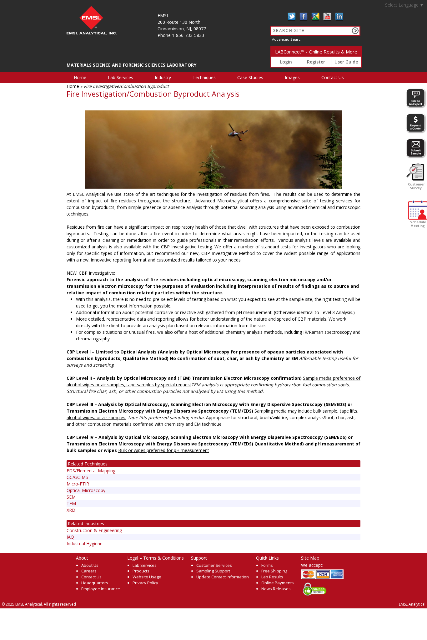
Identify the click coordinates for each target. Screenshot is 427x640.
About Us (89, 565)
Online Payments (277, 583)
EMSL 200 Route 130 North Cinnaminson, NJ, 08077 (182, 22)
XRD (71, 510)
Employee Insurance (100, 589)
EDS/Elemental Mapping (91, 471)
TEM (71, 503)
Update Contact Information (222, 577)
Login (286, 62)
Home (80, 77)
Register (316, 62)
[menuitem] (84, 77)
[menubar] (212, 77)
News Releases (276, 589)
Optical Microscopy (86, 490)
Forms (267, 565)
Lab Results (272, 577)
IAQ (70, 537)
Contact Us (332, 77)
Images (292, 77)
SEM (71, 497)
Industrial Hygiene (85, 543)
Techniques (204, 77)
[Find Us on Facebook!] (303, 16)
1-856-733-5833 (188, 35)
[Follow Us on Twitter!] (291, 16)
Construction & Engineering (94, 530)
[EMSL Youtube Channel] (327, 16)
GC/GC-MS (77, 477)
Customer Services (214, 565)
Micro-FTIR (78, 484)
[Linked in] (339, 16)
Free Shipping (274, 571)
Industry (163, 77)
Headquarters (94, 583)
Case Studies (250, 77)
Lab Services (120, 77)
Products (141, 571)
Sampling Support (213, 571)
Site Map (310, 558)
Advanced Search (287, 39)
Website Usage (147, 577)
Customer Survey (416, 186)
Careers (89, 571)
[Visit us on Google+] (315, 16)
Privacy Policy (145, 583)
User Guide (346, 62)
